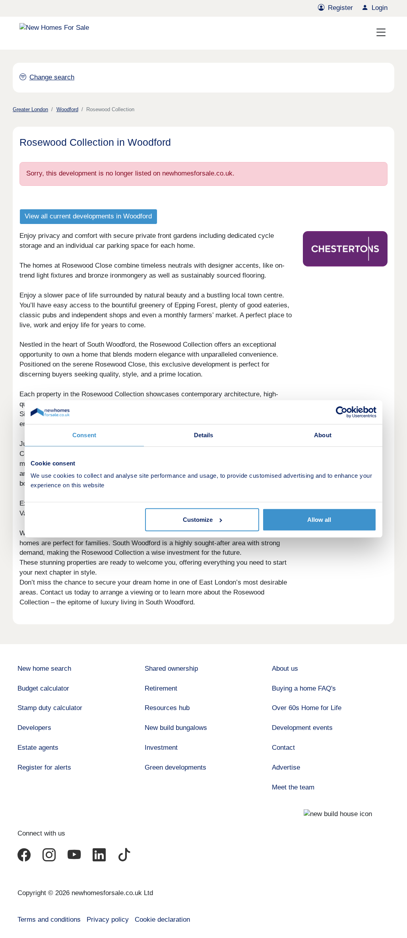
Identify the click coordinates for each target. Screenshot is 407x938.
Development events (302, 727)
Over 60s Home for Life (306, 708)
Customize (198, 519)
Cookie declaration (162, 919)
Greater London (30, 109)
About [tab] (322, 435)
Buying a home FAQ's (304, 688)
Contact (283, 747)
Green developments (175, 767)
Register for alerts (44, 767)
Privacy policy (108, 919)
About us (285, 668)
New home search (44, 668)
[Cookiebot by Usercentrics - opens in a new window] (341, 412)
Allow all (319, 519)
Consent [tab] (84, 435)
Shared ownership (171, 668)
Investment (161, 747)
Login (380, 8)
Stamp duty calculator (49, 708)
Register (340, 8)
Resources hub (167, 708)
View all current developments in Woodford (88, 216)
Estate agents (37, 747)
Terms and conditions (49, 919)
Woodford (67, 109)
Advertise (286, 767)
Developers (34, 727)
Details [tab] (203, 435)
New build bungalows (176, 727)
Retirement (161, 688)
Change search (51, 77)
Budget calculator (43, 688)
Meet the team (293, 787)
